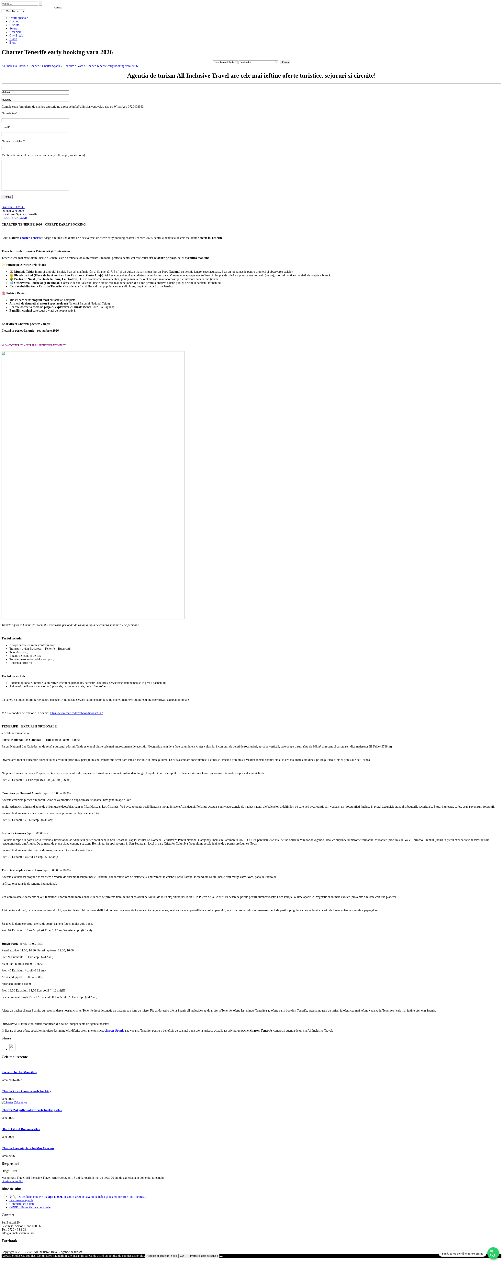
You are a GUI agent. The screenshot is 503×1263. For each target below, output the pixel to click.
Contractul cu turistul (22, 1203)
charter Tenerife (31, 237)
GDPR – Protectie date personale (29, 1207)
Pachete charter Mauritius (19, 1072)
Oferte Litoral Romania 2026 (21, 1129)
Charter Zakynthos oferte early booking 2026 (32, 1110)
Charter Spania (51, 66)
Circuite (14, 25)
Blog (12, 42)
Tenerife (69, 66)
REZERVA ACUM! (14, 217)
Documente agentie (21, 1200)
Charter (14, 21)
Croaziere (15, 32)
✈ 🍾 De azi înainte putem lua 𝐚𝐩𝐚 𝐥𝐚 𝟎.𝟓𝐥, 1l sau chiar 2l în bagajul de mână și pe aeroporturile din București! (77, 1196)
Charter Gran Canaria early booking (26, 1091)
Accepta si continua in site (162, 1255)
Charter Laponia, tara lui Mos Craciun (28, 1148)
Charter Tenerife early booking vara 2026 (112, 66)
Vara (80, 66)
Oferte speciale (18, 17)
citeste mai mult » (12, 1181)
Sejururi (14, 28)
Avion (13, 39)
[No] (221, 1256)
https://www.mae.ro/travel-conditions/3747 (76, 713)
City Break (16, 35)
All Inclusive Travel (14, 66)
